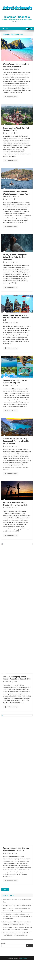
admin (17, 69)
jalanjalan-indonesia (17, 17)
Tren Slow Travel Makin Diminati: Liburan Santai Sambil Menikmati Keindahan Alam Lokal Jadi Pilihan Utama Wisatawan (17, 916)
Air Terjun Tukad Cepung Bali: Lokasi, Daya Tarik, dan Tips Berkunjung (15, 257)
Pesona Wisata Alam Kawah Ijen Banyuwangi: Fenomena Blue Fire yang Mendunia (16, 441)
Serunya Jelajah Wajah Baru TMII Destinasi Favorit (17, 905)
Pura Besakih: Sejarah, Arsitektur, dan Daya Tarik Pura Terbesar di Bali (16, 317)
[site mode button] (28, 29)
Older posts (6, 890)
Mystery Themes (23, 958)
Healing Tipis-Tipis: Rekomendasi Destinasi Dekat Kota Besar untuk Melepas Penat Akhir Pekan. (16, 923)
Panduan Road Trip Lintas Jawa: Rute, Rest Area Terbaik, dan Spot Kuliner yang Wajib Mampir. (16, 934)
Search (3, 943)
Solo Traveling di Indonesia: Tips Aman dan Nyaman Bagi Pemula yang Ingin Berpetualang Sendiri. (17, 928)
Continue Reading (12, 96)
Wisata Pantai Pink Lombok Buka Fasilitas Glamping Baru (17, 901)
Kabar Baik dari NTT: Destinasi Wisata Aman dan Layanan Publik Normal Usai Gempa (16, 194)
